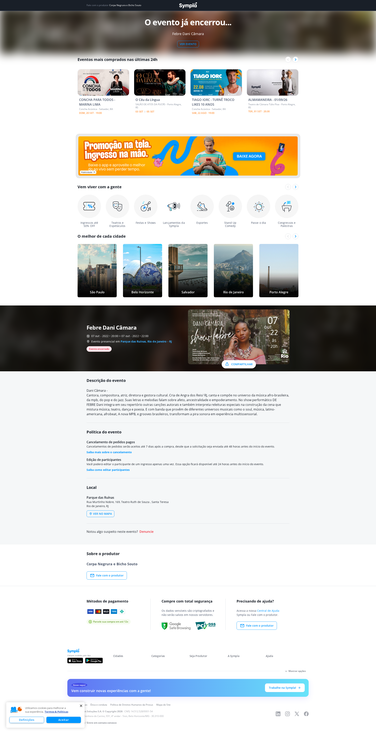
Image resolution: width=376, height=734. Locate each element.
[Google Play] (94, 660)
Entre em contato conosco (102, 722)
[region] (45, 715)
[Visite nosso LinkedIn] (278, 713)
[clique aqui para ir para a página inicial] (188, 5)
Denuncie (146, 532)
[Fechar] (81, 705)
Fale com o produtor (110, 575)
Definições (26, 720)
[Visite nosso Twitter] (297, 713)
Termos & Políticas (56, 711)
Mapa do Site (163, 704)
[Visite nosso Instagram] (287, 713)
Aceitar (63, 720)
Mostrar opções (297, 671)
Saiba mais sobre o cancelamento (109, 452)
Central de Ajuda (268, 611)
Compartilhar (242, 364)
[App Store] (75, 660)
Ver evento (188, 44)
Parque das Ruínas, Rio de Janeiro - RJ (146, 341)
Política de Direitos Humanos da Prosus (131, 704)
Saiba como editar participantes (108, 470)
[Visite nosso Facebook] (306, 713)
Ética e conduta (98, 704)
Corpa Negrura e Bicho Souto (125, 5)
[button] (16, 710)
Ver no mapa (102, 514)
